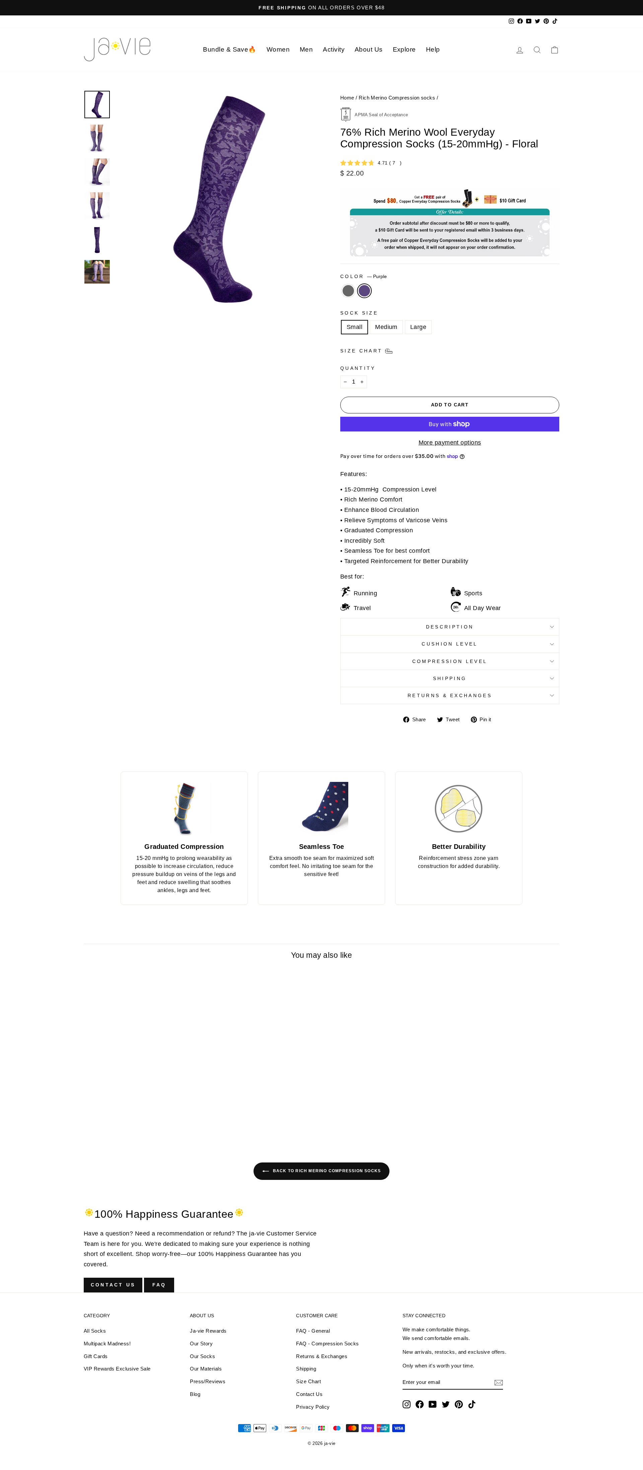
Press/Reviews (207, 1381)
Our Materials (206, 1369)
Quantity (358, 368)
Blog (195, 1394)
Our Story (201, 1343)
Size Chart (308, 1381)
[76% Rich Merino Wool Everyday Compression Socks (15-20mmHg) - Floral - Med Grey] (136, 1131)
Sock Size (359, 313)
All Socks (95, 1331)
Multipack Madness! (107, 1343)
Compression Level (449, 661)
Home (347, 98)
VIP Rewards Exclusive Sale (117, 1369)
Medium (386, 327)
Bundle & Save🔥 (229, 49)
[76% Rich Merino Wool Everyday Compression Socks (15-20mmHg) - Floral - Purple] (145, 1131)
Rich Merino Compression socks (397, 98)
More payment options (450, 442)
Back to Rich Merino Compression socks (326, 1170)
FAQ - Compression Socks (327, 1343)
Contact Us (113, 1284)
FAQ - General (313, 1331)
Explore (404, 49)
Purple (364, 290)
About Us (369, 49)
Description (450, 626)
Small (354, 327)
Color (363, 276)
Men (306, 49)
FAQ (159, 1284)
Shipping (450, 678)
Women (278, 49)
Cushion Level (450, 644)
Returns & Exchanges (450, 695)
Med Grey (348, 290)
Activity (334, 49)
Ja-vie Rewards (208, 1331)
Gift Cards (96, 1356)
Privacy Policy (313, 1407)
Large (418, 327)
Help (433, 49)
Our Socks (202, 1356)
